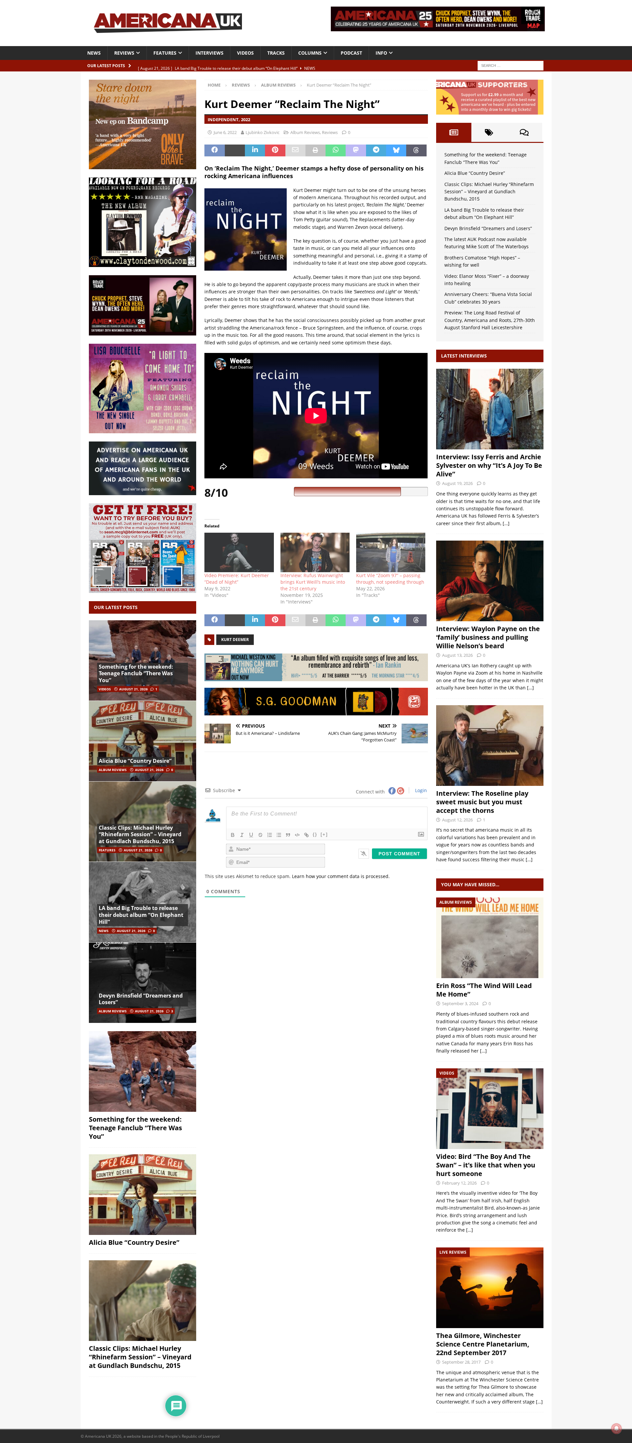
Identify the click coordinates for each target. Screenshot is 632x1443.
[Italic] (242, 835)
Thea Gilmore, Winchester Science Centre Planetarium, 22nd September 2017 (482, 1344)
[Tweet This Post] (235, 150)
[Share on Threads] (416, 150)
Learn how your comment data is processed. (341, 876)
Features (164, 53)
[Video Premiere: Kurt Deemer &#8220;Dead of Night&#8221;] (239, 552)
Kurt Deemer (235, 639)
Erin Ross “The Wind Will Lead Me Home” (484, 990)
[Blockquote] (288, 835)
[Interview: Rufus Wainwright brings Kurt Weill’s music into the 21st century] (315, 552)
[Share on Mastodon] (356, 150)
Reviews (124, 53)
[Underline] (251, 835)
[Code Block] (297, 835)
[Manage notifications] (616, 1428)
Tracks (276, 53)
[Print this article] (315, 150)
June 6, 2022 (225, 132)
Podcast (351, 53)
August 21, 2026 (133, 689)
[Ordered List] (269, 835)
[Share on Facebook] (214, 150)
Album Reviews (305, 132)
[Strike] (260, 835)
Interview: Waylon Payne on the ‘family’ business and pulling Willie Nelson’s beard (488, 637)
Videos (245, 53)
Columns (310, 53)
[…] (506, 523)
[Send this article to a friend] (295, 150)
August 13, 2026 (457, 655)
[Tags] (489, 132)
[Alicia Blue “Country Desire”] (142, 741)
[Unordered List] (278, 835)
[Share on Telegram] (376, 150)
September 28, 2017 (461, 1362)
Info (381, 53)
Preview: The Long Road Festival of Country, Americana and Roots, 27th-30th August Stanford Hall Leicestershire (489, 320)
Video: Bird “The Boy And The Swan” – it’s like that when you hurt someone (485, 1165)
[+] (324, 834)
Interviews (210, 53)
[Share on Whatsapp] (336, 150)
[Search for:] (510, 65)
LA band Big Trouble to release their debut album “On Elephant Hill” (141, 914)
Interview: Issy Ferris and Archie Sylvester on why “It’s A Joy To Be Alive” (489, 465)
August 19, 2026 (457, 483)
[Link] (306, 835)
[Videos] (489, 1108)
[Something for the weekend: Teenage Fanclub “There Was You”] (142, 660)
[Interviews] (489, 409)
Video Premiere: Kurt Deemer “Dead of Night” (236, 578)
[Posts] (453, 132)
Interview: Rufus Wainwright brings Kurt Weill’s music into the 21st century (312, 582)
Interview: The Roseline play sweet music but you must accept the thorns (482, 802)
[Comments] (524, 132)
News (94, 53)
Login (420, 790)
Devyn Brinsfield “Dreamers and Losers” (141, 999)
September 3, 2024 (460, 1003)
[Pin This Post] (275, 150)
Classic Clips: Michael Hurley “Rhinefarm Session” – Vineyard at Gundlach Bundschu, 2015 (140, 834)
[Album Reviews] (489, 937)
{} (315, 834)
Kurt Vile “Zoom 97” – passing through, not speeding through (390, 578)
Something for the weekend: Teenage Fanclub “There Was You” (136, 673)
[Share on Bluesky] (396, 150)
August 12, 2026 (457, 820)
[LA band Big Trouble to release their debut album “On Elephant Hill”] (142, 902)
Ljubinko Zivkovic (262, 132)
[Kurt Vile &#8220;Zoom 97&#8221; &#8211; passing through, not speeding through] (390, 552)
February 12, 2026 (459, 1183)
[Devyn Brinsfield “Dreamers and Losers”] (142, 982)
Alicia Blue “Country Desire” (135, 760)
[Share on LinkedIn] (255, 150)
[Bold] (232, 835)
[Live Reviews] (489, 1287)
